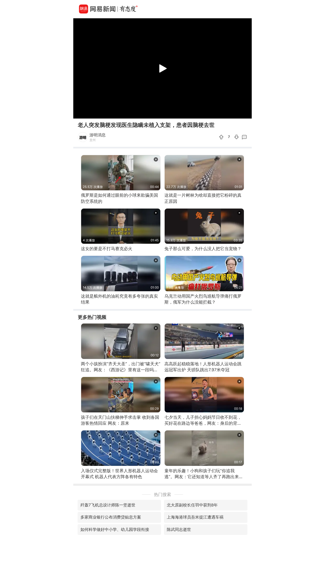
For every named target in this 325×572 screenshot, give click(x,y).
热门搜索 (162, 494)
